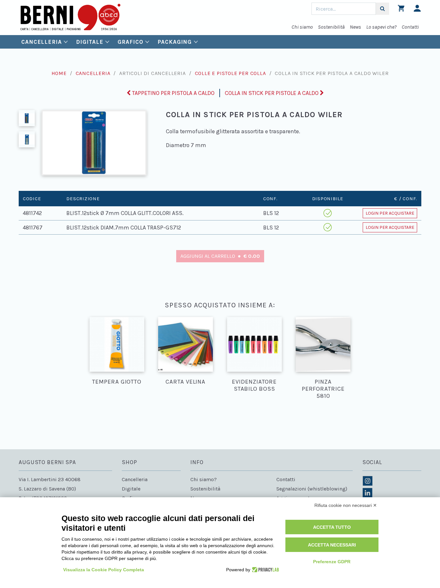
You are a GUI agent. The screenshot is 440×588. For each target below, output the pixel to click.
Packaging (175, 42)
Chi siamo (302, 27)
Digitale (89, 42)
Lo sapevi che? (381, 27)
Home (59, 73)
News (355, 27)
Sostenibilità (331, 27)
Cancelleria (41, 42)
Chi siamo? (203, 479)
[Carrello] (401, 10)
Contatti (410, 27)
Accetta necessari (332, 544)
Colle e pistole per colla (230, 73)
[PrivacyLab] (264, 569)
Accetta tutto (332, 527)
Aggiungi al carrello (220, 256)
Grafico (130, 42)
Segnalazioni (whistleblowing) (311, 489)
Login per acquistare (390, 213)
